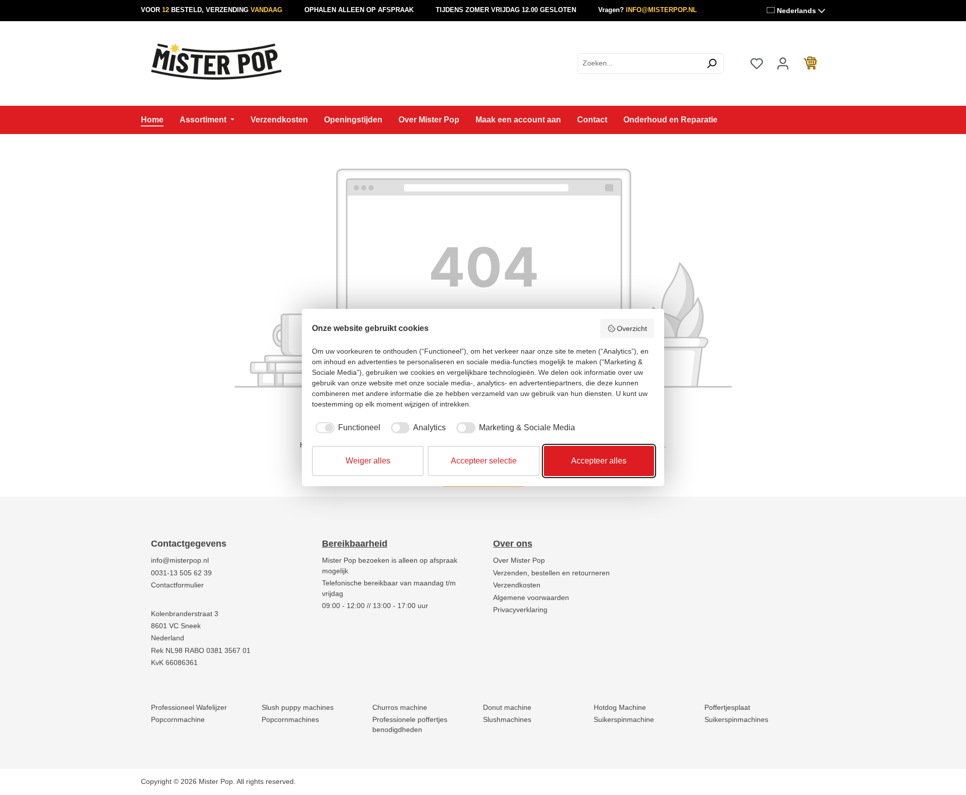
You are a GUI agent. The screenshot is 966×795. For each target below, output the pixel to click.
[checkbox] (346, 428)
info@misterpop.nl (180, 560)
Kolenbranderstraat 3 (184, 614)
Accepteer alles (598, 460)
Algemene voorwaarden (531, 598)
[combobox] (639, 63)
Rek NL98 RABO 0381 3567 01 (201, 650)
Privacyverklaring (520, 610)
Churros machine (399, 707)
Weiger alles (368, 460)
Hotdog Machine (620, 707)
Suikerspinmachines (736, 719)
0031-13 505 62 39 (181, 573)
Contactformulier (177, 585)
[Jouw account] (783, 63)
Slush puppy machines (298, 707)
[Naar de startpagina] (216, 61)
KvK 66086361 (174, 663)
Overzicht (632, 328)
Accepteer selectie (484, 460)
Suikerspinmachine (624, 719)
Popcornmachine (178, 719)
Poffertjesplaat (727, 707)
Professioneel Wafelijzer (189, 707)
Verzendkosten (516, 585)
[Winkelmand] (810, 63)
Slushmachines (507, 719)
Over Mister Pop (519, 560)
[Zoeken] (711, 63)
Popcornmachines (290, 719)
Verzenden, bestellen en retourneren (551, 573)
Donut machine (507, 707)
